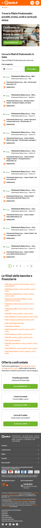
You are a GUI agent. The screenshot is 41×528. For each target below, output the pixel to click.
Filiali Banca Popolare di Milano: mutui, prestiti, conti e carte (18, 300)
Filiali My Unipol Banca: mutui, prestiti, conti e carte (21, 344)
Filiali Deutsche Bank (12, 326)
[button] (2, 3)
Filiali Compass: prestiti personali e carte (19, 320)
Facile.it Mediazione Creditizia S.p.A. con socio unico (22, 500)
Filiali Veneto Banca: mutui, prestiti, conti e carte (20, 352)
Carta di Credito (20, 415)
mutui (33, 366)
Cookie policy (5, 513)
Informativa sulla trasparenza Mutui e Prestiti (12, 520)
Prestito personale (20, 378)
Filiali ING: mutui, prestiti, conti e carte (19, 337)
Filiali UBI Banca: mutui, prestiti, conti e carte (21, 348)
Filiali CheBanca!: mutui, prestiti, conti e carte (21, 317)
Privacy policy (5, 511)
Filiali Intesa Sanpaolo (13, 340)
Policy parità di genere (7, 517)
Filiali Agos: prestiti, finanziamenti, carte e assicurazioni (20, 285)
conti (4, 368)
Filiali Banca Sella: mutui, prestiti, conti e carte (19, 305)
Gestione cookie (5, 515)
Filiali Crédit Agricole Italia (14, 323)
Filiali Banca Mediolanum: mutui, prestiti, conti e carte (19, 295)
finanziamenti (25, 366)
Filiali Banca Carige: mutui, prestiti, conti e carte (20, 290)
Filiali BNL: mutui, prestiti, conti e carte (19, 314)
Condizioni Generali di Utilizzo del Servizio (11, 510)
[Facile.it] (11, 4)
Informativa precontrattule (8, 519)
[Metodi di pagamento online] (20, 471)
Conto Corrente (20, 396)
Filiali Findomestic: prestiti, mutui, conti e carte (20, 330)
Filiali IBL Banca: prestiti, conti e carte (18, 334)
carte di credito (13, 368)
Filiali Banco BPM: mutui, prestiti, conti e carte (19, 310)
